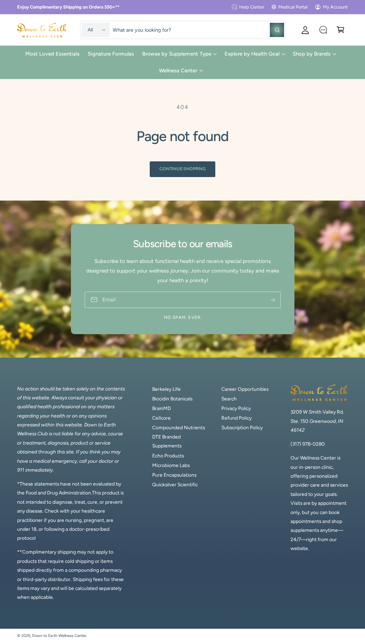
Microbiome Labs (171, 465)
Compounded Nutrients (178, 427)
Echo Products (168, 455)
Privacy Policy (236, 408)
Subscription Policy (242, 427)
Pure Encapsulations (174, 475)
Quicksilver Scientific (175, 484)
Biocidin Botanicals (172, 398)
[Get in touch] (323, 29)
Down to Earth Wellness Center (59, 635)
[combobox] (198, 29)
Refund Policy (236, 418)
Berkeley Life (166, 389)
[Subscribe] (272, 299)
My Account (335, 7)
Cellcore (161, 418)
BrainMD (161, 408)
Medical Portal (293, 7)
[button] (340, 29)
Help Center (251, 7)
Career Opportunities (244, 389)
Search (229, 398)
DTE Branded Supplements (166, 441)
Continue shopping (182, 168)
